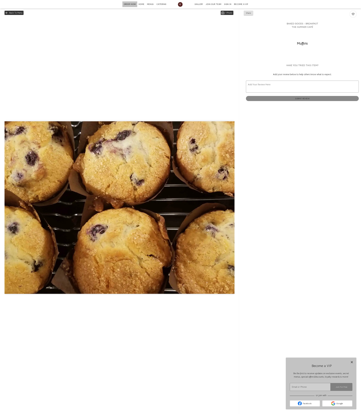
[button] (14, 13)
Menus (150, 4)
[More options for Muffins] (353, 14)
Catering (161, 4)
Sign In (227, 4)
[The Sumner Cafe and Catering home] (180, 4)
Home (141, 4)
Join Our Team (213, 4)
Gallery (199, 4)
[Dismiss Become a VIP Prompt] (351, 362)
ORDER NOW (130, 4)
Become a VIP (241, 4)
